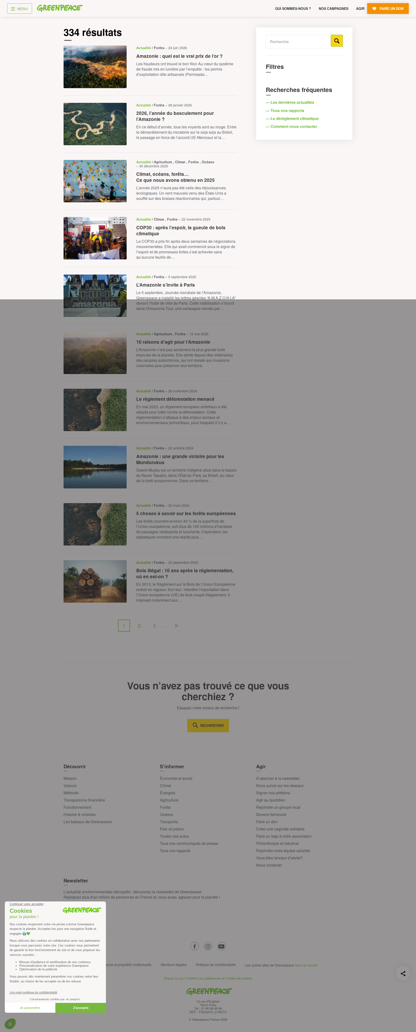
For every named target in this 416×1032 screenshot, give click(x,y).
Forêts (165, 807)
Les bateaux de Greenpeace (88, 821)
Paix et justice (172, 829)
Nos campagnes (333, 8)
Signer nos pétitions (273, 792)
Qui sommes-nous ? (293, 8)
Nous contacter (269, 865)
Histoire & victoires (80, 814)
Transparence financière (84, 800)
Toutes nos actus (174, 836)
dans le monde (306, 965)
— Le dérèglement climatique (293, 118)
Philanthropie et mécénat (277, 843)
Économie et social (176, 778)
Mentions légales (174, 964)
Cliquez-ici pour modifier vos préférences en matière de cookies (208, 978)
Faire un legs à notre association (284, 836)
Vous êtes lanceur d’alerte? (279, 858)
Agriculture (169, 800)
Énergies (167, 792)
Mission (70, 778)
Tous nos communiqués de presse (189, 843)
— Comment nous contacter (292, 126)
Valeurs (70, 785)
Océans (166, 814)
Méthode (71, 792)
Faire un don (267, 821)
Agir (360, 8)
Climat (165, 785)
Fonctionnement (77, 807)
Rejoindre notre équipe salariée (283, 850)
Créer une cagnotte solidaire (280, 829)
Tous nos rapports (175, 850)
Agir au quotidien (270, 800)
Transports (169, 821)
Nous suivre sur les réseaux (280, 785)
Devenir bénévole (271, 814)
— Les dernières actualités (290, 102)
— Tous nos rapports (285, 110)
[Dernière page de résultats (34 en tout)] (176, 626)
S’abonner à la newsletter (278, 778)
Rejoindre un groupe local (278, 807)
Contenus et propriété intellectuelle (124, 964)
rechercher (212, 725)
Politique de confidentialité (216, 964)
